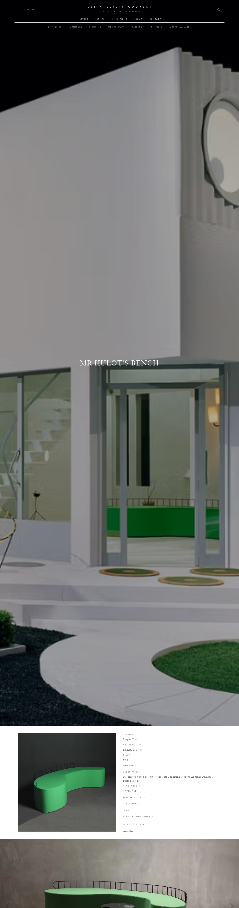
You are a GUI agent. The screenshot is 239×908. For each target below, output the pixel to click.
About (138, 19)
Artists (100, 19)
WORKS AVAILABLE (180, 27)
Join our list (27, 10)
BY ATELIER (55, 27)
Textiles (156, 27)
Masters (83, 19)
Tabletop (138, 27)
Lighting (95, 27)
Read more (132, 786)
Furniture (75, 27)
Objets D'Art (116, 27)
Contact (155, 19)
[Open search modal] (219, 9)
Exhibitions (119, 19)
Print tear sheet (134, 825)
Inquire (128, 830)
